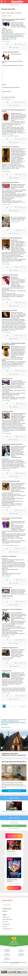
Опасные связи (11, 851)
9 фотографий (6, 299)
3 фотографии (6, 400)
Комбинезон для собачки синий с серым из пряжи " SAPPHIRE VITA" (13, 20)
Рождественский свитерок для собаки (12, 444)
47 (15, 47)
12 (15, 643)
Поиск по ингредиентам (14, 828)
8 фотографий (6, 470)
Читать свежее (6, 904)
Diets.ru (21, 949)
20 (15, 233)
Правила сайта (6, 917)
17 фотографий (7, 332)
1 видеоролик (15, 136)
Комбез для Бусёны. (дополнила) (10, 146)
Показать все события (14, 888)
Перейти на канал (13, 790)
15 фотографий (7, 204)
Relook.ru (7, 957)
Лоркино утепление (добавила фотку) (12, 238)
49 (15, 177)
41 (15, 105)
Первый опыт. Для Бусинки (9, 556)
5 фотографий (6, 136)
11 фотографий (7, 433)
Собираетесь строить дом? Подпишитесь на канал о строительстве (14, 754)
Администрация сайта (7, 919)
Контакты (5, 911)
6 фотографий (6, 367)
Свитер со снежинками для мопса (11, 481)
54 (15, 270)
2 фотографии (15, 221)
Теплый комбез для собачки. (9, 310)
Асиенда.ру (21, 953)
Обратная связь (6, 924)
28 (15, 338)
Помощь (5, 914)
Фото (10, 15)
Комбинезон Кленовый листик (10, 647)
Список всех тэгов (5, 727)
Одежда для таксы (7, 670)
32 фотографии (7, 99)
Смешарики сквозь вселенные (12, 880)
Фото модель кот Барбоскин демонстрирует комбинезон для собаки (13, 343)
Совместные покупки (14, 4)
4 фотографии (6, 41)
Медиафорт (20, 968)
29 (15, 699)
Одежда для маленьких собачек (10, 182)
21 (15, 406)
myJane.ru (7, 953)
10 (15, 439)
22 (15, 476)
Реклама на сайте (7, 908)
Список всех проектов (14, 963)
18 (15, 142)
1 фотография (6, 660)
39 (15, 305)
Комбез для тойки (7, 587)
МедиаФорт (14, 941)
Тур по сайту (5, 921)
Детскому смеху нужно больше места (14, 761)
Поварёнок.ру (7, 949)
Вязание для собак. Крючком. (11, 52)
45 (15, 604)
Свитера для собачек (7, 411)
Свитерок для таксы (7, 378)
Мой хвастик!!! (6, 215)
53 (15, 210)
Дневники (4, 15)
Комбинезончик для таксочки (10, 275)
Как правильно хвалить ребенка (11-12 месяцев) (14, 811)
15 (15, 374)
